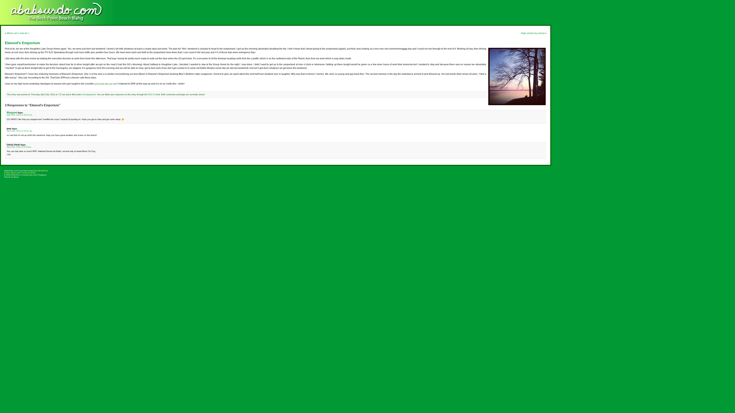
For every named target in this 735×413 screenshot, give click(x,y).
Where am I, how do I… (19, 33)
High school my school (533, 33)
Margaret (12, 112)
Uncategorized (89, 94)
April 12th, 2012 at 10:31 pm (19, 115)
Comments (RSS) (28, 173)
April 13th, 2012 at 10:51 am (19, 131)
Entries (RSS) (10, 173)
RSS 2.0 (151, 94)
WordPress (43, 171)
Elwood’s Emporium (22, 43)
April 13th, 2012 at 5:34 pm (19, 147)
